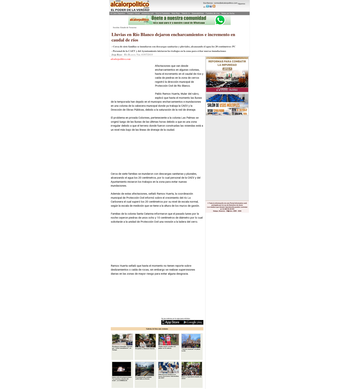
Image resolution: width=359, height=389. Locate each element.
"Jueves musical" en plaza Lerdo (191, 350)
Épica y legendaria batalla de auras (192, 377)
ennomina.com (148, 13)
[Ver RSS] (214, 6)
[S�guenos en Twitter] (207, 6)
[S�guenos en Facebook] (211, 6)
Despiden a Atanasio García (145, 348)
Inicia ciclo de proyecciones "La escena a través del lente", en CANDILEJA (122, 378)
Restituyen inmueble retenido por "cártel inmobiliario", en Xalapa (122, 348)
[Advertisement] (132, 81)
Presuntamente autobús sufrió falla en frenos (143, 378)
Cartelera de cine (212, 13)
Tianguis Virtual (133, 13)
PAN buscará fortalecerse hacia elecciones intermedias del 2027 (168, 376)
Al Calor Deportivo (117, 13)
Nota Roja (176, 13)
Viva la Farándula (163, 13)
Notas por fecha (227, 13)
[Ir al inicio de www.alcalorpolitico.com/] (129, 11)
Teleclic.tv (186, 13)
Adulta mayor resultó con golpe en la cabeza (167, 347)
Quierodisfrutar (198, 13)
